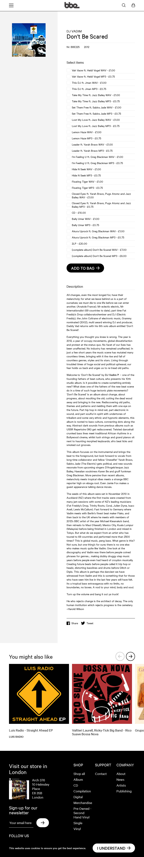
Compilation (82, 791)
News (120, 779)
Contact (101, 773)
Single (78, 823)
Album (78, 779)
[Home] (72, 7)
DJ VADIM (74, 31)
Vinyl (77, 828)
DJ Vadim (111, 375)
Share (74, 623)
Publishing (124, 791)
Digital (78, 797)
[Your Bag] (133, 5)
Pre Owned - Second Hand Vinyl (82, 812)
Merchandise (83, 802)
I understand (111, 848)
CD (76, 785)
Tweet (89, 623)
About (120, 773)
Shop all (79, 773)
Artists (121, 785)
